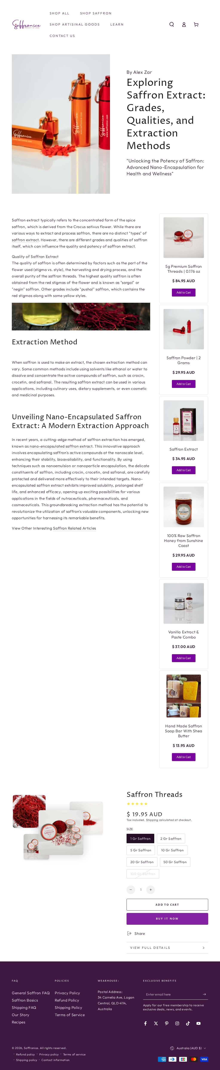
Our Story (20, 1014)
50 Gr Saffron (175, 863)
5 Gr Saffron (140, 851)
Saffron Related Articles (74, 528)
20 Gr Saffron (142, 863)
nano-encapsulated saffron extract (61, 446)
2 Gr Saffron (170, 840)
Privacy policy (49, 1054)
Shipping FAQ (24, 1007)
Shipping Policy (68, 1007)
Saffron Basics (25, 1000)
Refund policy (25, 1054)
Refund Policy (67, 1000)
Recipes (18, 1022)
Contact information (55, 1060)
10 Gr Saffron (172, 851)
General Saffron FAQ (31, 992)
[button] (171, 24)
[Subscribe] (205, 994)
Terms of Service (70, 1014)
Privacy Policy (67, 992)
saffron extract (25, 239)
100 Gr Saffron (143, 875)
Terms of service (74, 1054)
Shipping (152, 820)
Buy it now (167, 918)
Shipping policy (26, 1060)
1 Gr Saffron (140, 840)
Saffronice (31, 1048)
